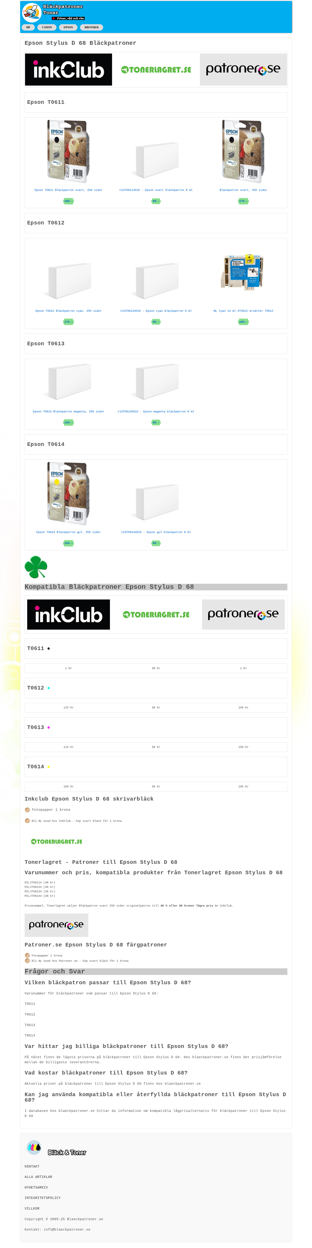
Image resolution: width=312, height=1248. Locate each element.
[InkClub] (68, 69)
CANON (47, 27)
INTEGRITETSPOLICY (43, 1198)
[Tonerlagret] (156, 69)
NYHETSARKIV (36, 1188)
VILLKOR (32, 1209)
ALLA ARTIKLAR (38, 1177)
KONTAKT (32, 1167)
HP (28, 27)
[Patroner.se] (243, 69)
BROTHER (91, 27)
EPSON (68, 27)
